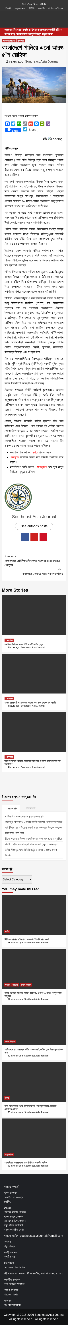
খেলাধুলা (30, 34)
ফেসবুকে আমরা (20, 8)
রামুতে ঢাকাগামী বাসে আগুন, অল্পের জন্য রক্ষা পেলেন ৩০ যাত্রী (30, 702)
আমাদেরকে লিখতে (55, 8)
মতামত (24, 34)
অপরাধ (7, 985)
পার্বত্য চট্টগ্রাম (30, 29)
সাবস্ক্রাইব (42, 467)
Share (32, 129)
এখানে (35, 452)
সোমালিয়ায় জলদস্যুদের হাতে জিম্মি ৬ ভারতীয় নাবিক (26, 1162)
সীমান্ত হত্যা (40, 34)
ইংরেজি (8, 8)
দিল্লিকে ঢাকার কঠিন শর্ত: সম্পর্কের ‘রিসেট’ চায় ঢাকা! (27, 939)
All (36, 1319)
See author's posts (34, 526)
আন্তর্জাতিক (51, 29)
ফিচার (59, 29)
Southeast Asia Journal (41, 61)
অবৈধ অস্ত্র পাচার (13, 34)
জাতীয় (14, 29)
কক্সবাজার (41, 29)
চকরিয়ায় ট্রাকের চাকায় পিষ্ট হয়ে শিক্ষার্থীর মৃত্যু (24, 644)
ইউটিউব (32, 8)
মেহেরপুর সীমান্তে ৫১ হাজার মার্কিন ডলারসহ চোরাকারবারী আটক (33, 822)
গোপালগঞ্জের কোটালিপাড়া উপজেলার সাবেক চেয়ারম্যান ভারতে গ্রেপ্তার (32, 561)
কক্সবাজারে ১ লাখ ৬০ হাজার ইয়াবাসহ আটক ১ (42, 571)
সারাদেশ (20, 29)
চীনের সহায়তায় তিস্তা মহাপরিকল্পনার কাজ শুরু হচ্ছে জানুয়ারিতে (33, 838)
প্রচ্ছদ (8, 29)
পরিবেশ (50, 34)
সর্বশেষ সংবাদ (30, 808)
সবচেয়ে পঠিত (12, 808)
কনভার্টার (41, 8)
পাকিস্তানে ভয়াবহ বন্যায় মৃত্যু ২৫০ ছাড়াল (24, 816)
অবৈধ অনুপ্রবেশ (9, 41)
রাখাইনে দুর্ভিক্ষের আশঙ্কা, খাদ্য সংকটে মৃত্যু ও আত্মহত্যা (31, 844)
